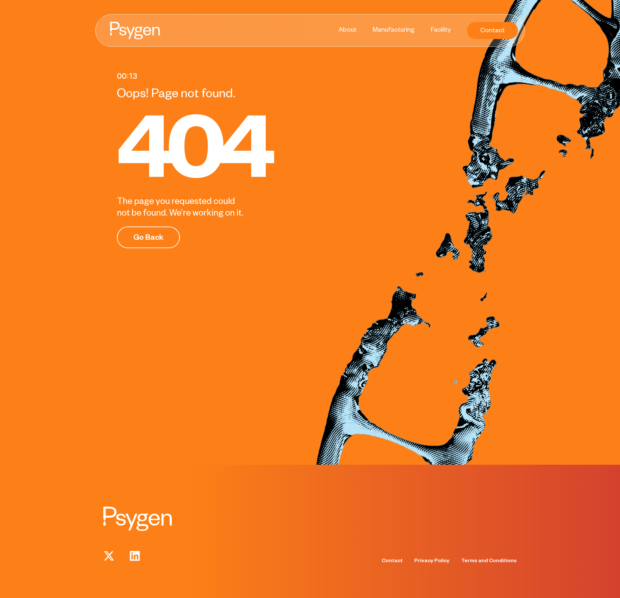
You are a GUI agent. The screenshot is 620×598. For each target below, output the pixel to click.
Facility (441, 30)
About (347, 30)
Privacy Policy (432, 561)
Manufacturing (394, 30)
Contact (392, 561)
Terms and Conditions (489, 561)
